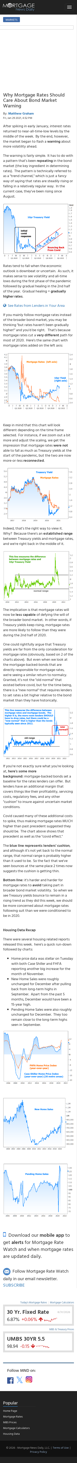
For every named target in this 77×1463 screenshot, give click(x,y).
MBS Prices (10, 1422)
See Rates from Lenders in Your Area (35, 305)
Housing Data (11, 1433)
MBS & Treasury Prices (61, 1329)
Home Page (10, 1410)
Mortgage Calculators (62, 1302)
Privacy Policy (38, 1451)
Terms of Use (61, 1447)
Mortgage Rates (13, 1416)
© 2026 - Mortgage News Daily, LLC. (28, 1447)
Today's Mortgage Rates (33, 1302)
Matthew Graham (21, 113)
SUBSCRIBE (14, 1284)
